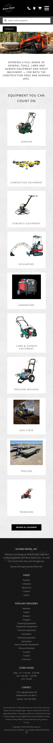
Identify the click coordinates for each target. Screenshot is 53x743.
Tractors (26, 652)
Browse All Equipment (26, 527)
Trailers (26, 655)
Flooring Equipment (26, 637)
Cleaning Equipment (26, 623)
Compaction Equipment (26, 626)
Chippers (26, 619)
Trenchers (26, 659)
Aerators (26, 608)
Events (26, 595)
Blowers (26, 616)
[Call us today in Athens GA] (28, 8)
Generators (26, 641)
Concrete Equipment (26, 630)
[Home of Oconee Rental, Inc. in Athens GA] (9, 8)
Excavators (26, 634)
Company (26, 583)
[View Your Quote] (40, 8)
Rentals (26, 580)
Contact (26, 591)
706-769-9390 (30, 699)
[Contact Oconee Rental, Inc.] (34, 8)
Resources (26, 587)
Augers (26, 612)
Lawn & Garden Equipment (26, 644)
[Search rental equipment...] (5, 20)
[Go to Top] (49, 739)
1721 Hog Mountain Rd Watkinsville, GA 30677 (26, 693)
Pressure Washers (26, 648)
